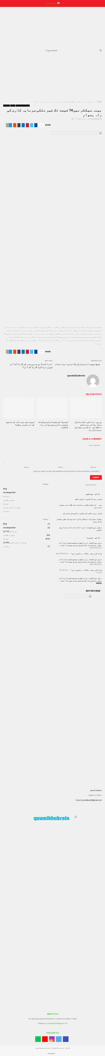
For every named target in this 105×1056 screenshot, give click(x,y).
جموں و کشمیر (8, 500)
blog (5, 488)
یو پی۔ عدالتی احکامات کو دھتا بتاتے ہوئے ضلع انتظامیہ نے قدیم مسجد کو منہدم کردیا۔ (88, 426)
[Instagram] (52, 1039)
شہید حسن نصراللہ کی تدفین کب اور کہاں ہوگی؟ (20, 423)
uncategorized (9, 492)
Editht (99, 583)
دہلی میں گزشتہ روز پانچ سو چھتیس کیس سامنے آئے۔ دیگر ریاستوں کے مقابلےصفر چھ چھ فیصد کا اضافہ (80, 544)
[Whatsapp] (38, 1039)
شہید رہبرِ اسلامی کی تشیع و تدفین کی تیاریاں (82, 513)
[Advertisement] (52, 30)
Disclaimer (51, 1053)
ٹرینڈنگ (6, 105)
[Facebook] (66, 1039)
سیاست (13, 105)
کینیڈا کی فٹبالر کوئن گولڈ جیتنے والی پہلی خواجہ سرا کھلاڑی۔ (53, 425)
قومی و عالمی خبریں (22, 105)
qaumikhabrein (96, 119)
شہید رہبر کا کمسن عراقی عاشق (88, 499)
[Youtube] (45, 1039)
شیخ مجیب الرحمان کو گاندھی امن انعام (77, 364)
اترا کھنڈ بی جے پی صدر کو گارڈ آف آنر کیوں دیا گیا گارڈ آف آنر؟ (31, 366)
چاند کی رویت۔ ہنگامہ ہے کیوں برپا (86, 553)
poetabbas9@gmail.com (92, 800)
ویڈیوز (6, 511)
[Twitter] (59, 1039)
